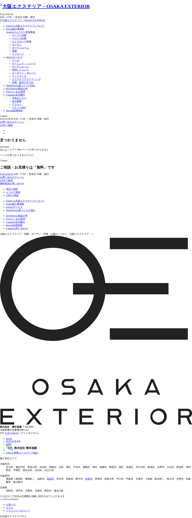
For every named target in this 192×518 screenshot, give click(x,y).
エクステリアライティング (26, 79)
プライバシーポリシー (18, 510)
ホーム (3, 149)
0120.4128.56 (6, 174)
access (9, 438)
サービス (14, 57)
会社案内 (15, 95)
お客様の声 (16, 88)
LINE (9, 444)
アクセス (17, 104)
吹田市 (88, 479)
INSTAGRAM (13, 441)
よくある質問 (15, 92)
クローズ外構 (19, 38)
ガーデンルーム (20, 48)
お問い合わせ (17, 228)
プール (15, 60)
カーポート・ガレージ (24, 73)
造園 (14, 51)
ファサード (18, 54)
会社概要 (17, 101)
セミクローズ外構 (21, 41)
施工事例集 (15, 29)
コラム (9, 507)
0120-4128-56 (11, 433)
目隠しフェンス (20, 70)
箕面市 (50, 479)
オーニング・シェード (24, 63)
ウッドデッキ (19, 76)
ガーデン (17, 44)
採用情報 (14, 110)
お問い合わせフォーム (12, 122)
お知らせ (11, 504)
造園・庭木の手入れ (23, 82)
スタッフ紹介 (19, 107)
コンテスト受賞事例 (20, 32)
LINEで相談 (6, 125)
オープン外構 (19, 35)
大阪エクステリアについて (25, 26)
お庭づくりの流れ (20, 85)
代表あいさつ (19, 98)
